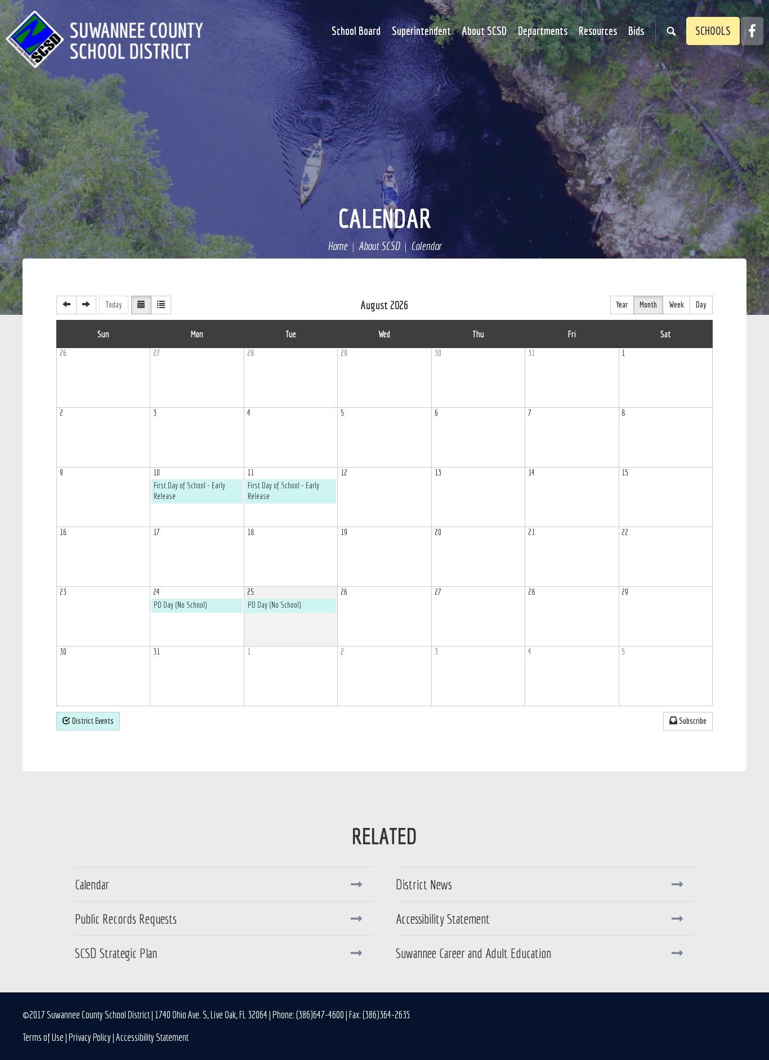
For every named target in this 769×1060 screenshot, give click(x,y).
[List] (161, 305)
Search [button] (671, 31)
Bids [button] (636, 30)
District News (424, 884)
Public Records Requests (126, 919)
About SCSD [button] (484, 30)
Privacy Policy (90, 1037)
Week (676, 304)
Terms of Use (43, 1037)
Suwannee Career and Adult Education (473, 953)
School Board (356, 30)
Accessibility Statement (443, 919)
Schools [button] (713, 30)
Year (622, 304)
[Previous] (66, 305)
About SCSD (379, 246)
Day (701, 304)
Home (337, 246)
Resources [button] (598, 30)
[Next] (86, 305)
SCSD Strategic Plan (116, 953)
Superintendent (421, 30)
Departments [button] (542, 30)
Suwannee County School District (104, 39)
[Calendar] (141, 305)
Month (648, 304)
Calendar (384, 218)
